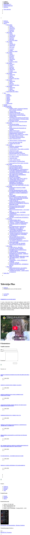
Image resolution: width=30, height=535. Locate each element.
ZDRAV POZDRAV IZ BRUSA (17, 221)
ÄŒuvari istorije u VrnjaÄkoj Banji (17, 140)
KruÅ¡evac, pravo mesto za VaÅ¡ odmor (18, 134)
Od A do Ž (11, 27)
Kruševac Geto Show (14, 78)
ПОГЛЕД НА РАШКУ (14, 177)
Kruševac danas (13, 72)
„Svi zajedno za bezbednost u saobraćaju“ (19, 240)
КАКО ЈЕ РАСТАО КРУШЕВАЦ (17, 252)
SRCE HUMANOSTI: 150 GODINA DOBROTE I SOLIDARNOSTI (18, 268)
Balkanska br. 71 (7, 4)
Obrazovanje (9, 103)
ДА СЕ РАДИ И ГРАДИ (15, 165)
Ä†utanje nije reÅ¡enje (14, 143)
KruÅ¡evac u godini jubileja (15, 152)
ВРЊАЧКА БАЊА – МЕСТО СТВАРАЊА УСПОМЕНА (16, 228)
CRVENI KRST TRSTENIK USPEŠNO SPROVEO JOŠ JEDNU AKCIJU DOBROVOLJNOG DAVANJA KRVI (13, 405)
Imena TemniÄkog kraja (15, 138)
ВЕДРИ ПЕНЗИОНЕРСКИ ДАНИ (18, 190)
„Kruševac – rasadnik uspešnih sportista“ (18, 222)
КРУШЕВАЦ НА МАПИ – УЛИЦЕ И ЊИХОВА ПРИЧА (18, 254)
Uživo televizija (7, 9)
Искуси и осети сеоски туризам (17, 205)
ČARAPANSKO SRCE (15, 220)
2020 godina (9, 32)
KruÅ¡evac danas (13, 40)
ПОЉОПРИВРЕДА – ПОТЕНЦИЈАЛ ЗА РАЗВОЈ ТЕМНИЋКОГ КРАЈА (18, 170)
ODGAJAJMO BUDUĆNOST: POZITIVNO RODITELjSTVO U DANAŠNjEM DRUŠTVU (17, 238)
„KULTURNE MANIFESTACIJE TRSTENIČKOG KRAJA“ (17, 231)
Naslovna (5, 21)
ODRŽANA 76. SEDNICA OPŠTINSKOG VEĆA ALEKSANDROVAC (13, 465)
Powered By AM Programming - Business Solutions (13, 525)
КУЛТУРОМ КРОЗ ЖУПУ (16, 167)
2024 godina (9, 73)
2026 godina (9, 86)
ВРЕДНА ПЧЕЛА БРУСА (15, 168)
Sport (7, 102)
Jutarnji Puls (12, 74)
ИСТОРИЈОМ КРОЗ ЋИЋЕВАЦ (17, 226)
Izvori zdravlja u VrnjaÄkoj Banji (17, 161)
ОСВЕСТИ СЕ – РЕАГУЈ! (15, 247)
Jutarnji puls (12, 28)
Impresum (5, 7)
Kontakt (5, 104)
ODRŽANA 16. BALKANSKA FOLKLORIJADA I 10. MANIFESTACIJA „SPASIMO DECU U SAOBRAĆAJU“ (13, 425)
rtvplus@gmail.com (8, 5)
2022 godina (9, 52)
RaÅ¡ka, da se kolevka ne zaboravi (17, 132)
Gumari (11, 50)
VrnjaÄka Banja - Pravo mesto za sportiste (19, 149)
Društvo (8, 94)
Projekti (5, 496)
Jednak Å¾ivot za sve (14, 130)
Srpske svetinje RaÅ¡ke (14, 159)
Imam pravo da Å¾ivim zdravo (16, 113)
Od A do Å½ (12, 35)
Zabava (8, 98)
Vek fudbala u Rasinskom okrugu (17, 137)
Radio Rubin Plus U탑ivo (12, 91)
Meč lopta (11, 31)
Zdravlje (8, 99)
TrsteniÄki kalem (13, 158)
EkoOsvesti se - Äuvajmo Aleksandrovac (18, 154)
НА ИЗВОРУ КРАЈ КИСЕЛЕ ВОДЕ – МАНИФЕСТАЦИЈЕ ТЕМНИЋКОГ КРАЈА (18, 193)
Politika (8, 100)
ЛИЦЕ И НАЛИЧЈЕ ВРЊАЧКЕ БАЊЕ (19, 256)
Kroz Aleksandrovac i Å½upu (16, 135)
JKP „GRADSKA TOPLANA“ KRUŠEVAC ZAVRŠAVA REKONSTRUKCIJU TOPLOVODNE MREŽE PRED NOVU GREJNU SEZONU (14, 446)
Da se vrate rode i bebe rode (15, 142)
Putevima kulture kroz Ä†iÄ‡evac (17, 153)
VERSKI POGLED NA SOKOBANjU (18, 233)
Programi (5, 497)
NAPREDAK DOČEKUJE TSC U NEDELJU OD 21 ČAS (11, 415)
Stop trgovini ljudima (14, 124)
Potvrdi (15, 363)
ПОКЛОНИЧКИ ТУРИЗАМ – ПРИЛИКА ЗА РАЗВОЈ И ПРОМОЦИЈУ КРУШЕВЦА (16, 182)
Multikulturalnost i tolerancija (16, 133)
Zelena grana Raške (13, 242)
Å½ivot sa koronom (13, 147)
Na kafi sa (11, 30)
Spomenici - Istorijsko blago (15, 146)
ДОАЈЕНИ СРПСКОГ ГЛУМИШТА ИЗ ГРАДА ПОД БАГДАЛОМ (19, 172)
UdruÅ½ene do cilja (14, 150)
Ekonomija (8, 95)
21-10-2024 (6, 293)
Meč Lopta (11, 90)
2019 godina (9, 24)
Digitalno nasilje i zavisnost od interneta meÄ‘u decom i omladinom (18, 109)
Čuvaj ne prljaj (12, 111)
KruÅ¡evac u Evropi (14, 120)
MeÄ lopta (11, 47)
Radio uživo (6, 273)
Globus (11, 26)
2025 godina (9, 79)
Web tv (5, 23)
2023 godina (9, 63)
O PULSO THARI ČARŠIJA (16, 248)
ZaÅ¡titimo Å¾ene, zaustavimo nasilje (18, 121)
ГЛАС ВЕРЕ (12, 195)
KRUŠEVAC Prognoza (6, 532)
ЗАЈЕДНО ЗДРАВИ (14, 262)
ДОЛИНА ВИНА (13, 251)
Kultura (8, 97)
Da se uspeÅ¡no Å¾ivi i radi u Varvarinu (18, 163)
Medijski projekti (7, 106)
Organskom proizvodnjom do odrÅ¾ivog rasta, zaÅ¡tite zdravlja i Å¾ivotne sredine (19, 118)
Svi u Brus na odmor (14, 156)
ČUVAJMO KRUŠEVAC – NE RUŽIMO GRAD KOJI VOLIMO (12, 455)
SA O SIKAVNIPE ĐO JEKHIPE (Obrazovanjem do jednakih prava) (17, 244)
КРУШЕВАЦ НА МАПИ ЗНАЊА (17, 249)
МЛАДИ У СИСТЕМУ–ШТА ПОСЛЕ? (19, 185)
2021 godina (9, 41)
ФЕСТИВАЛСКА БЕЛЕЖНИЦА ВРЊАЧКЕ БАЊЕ (17, 175)
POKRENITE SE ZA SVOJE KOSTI (8, 299)
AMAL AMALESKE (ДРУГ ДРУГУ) (18, 178)
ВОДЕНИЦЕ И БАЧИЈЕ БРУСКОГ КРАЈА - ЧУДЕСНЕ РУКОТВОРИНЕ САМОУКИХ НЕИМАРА (18, 198)
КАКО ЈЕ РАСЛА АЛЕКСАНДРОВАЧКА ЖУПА (17, 201)
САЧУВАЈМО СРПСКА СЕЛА (17, 179)
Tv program (6, 22)
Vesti (4, 93)
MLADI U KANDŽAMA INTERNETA (18, 217)
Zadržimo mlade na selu (14, 112)
